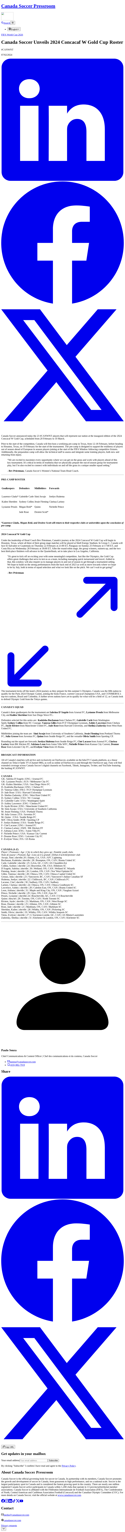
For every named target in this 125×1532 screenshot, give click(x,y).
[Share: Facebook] (62, 302)
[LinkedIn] (10, 1502)
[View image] (62, 686)
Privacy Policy (69, 1466)
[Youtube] (21, 1502)
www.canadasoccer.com (69, 1495)
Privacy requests (9, 1525)
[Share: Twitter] (62, 425)
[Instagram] (7, 1502)
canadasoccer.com (12, 1520)
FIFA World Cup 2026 (12, 34)
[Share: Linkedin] (62, 180)
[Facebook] (3, 1502)
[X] (18, 1502)
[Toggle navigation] (12, 23)
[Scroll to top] (3, 1529)
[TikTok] (14, 1502)
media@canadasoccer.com (16, 1515)
